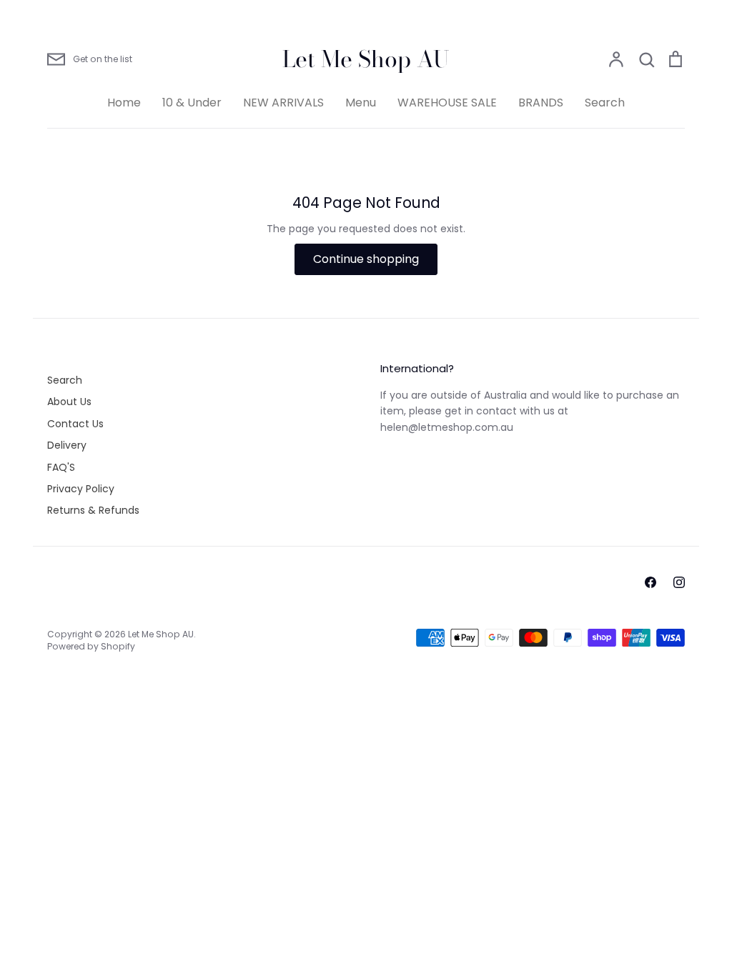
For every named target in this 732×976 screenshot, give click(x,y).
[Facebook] (650, 582)
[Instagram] (679, 582)
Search (605, 102)
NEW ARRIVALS (283, 102)
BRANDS (540, 102)
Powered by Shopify (91, 646)
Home (124, 102)
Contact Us (75, 424)
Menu (360, 102)
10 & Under (192, 102)
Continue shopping (366, 259)
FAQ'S (61, 467)
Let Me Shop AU (366, 59)
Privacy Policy (80, 489)
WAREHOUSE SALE (447, 102)
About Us (69, 401)
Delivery (66, 445)
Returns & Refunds (93, 510)
